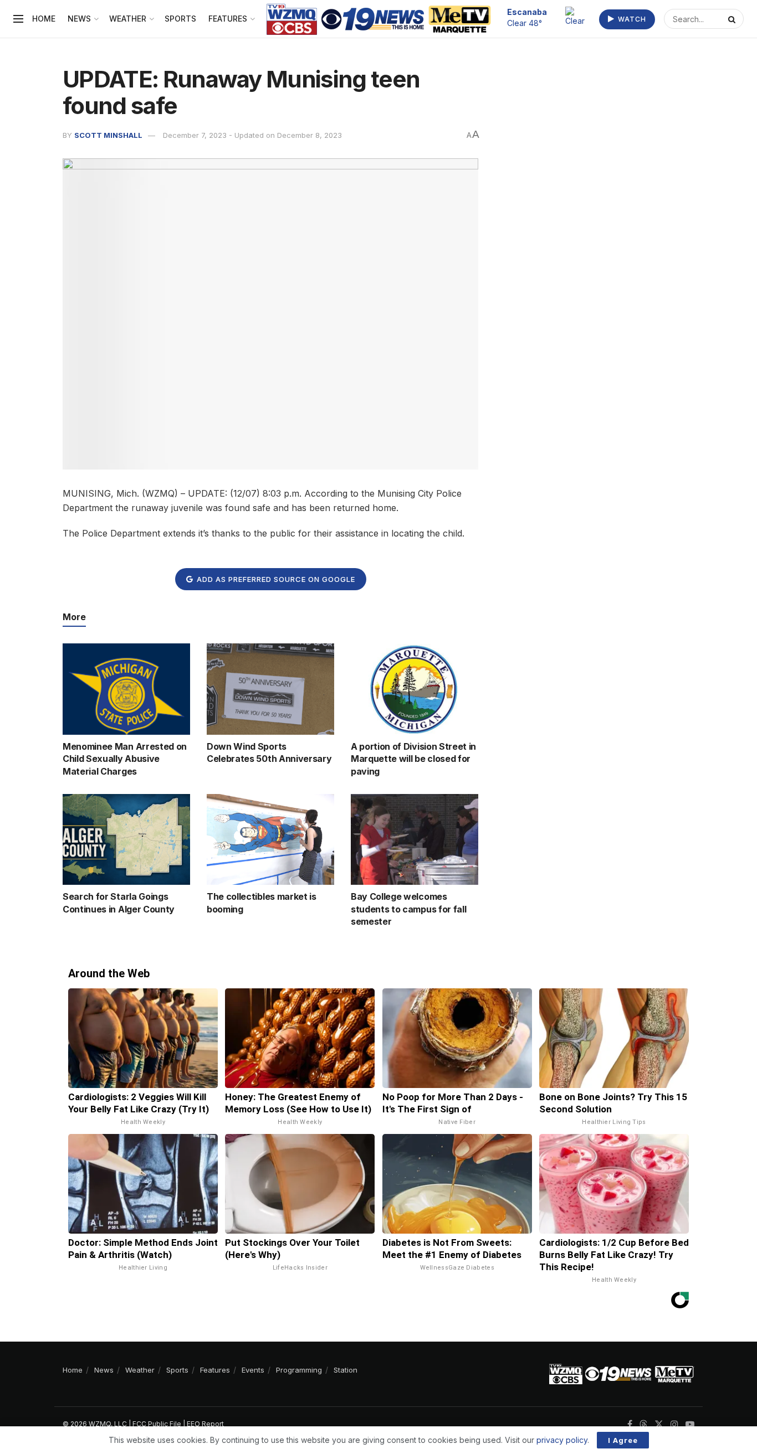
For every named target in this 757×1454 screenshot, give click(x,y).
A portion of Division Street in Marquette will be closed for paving (413, 759)
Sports (180, 18)
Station (345, 1369)
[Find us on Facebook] (629, 1424)
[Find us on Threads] (643, 1425)
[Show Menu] (18, 19)
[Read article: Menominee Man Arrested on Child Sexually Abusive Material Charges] (126, 688)
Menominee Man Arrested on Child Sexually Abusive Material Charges (125, 759)
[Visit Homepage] (379, 19)
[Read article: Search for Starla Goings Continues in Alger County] (126, 839)
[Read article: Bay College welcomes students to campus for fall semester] (414, 839)
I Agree (623, 1440)
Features (227, 18)
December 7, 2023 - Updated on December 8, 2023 (252, 135)
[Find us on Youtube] (690, 1424)
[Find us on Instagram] (674, 1424)
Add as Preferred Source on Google (275, 579)
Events (253, 1369)
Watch (631, 19)
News (79, 18)
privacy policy (561, 1440)
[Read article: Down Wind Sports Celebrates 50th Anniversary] (270, 688)
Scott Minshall (108, 135)
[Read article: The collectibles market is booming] (270, 839)
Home (43, 18)
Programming (299, 1369)
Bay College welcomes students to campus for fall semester (408, 909)
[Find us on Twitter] (658, 1424)
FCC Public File (156, 1424)
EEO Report (205, 1424)
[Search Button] (733, 19)
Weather (127, 18)
